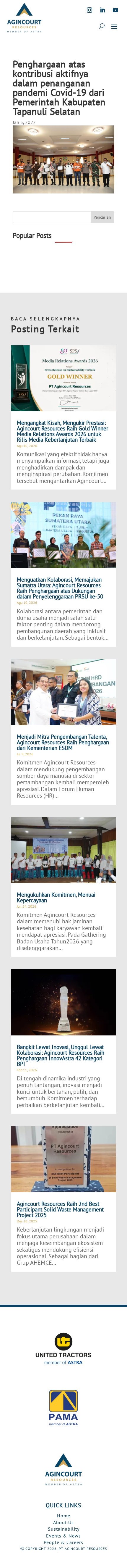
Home (63, 1516)
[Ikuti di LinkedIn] (102, 10)
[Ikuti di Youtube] (115, 10)
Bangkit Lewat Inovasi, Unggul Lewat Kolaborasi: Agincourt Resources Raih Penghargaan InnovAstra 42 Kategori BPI (60, 1055)
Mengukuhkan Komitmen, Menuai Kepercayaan (56, 897)
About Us (63, 1522)
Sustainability (63, 1529)
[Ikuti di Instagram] (89, 10)
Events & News (63, 1536)
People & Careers (63, 1542)
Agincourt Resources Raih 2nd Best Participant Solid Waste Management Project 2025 (60, 1209)
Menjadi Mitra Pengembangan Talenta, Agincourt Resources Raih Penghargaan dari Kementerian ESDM (63, 742)
